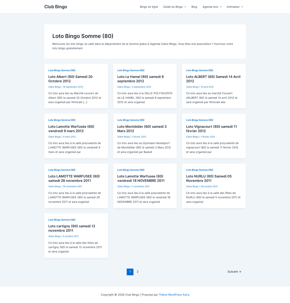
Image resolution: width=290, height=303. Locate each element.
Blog (194, 6)
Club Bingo (55, 6)
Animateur (233, 6)
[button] (184, 6)
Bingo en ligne (149, 6)
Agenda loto (210, 6)
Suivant (234, 271)
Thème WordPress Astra (174, 294)
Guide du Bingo (173, 6)
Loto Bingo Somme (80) (62, 70)
